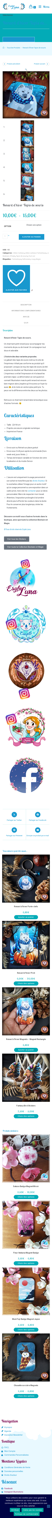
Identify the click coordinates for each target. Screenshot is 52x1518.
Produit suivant (39, 64)
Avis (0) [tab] (26, 317)
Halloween (26, 259)
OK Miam (15, 1510)
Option (7, 226)
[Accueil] (3, 48)
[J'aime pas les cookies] (48, 1506)
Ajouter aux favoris (16, 290)
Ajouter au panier (31, 237)
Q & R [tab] (26, 323)
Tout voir (32, 256)
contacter (32, 491)
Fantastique (16, 259)
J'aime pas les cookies (32, 1510)
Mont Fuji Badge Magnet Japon (26, 1319)
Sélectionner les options (18, 39)
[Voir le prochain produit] (47, 64)
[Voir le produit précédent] (4, 64)
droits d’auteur (39, 481)
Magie (38, 259)
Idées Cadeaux (19, 253)
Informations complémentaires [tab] (26, 311)
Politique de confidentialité (26, 1514)
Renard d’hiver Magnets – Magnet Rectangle (26, 1039)
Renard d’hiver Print (26, 973)
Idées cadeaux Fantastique (35, 253)
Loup (33, 259)
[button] (26, 69)
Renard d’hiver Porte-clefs (26, 906)
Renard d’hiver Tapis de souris (34, 48)
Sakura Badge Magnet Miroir (26, 1186)
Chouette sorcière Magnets (26, 1385)
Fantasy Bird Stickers (25, 1106)
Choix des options (26, 983)
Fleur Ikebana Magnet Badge (26, 1253)
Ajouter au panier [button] (26, 917)
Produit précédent (13, 64)
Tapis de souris (22, 256)
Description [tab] (26, 305)
